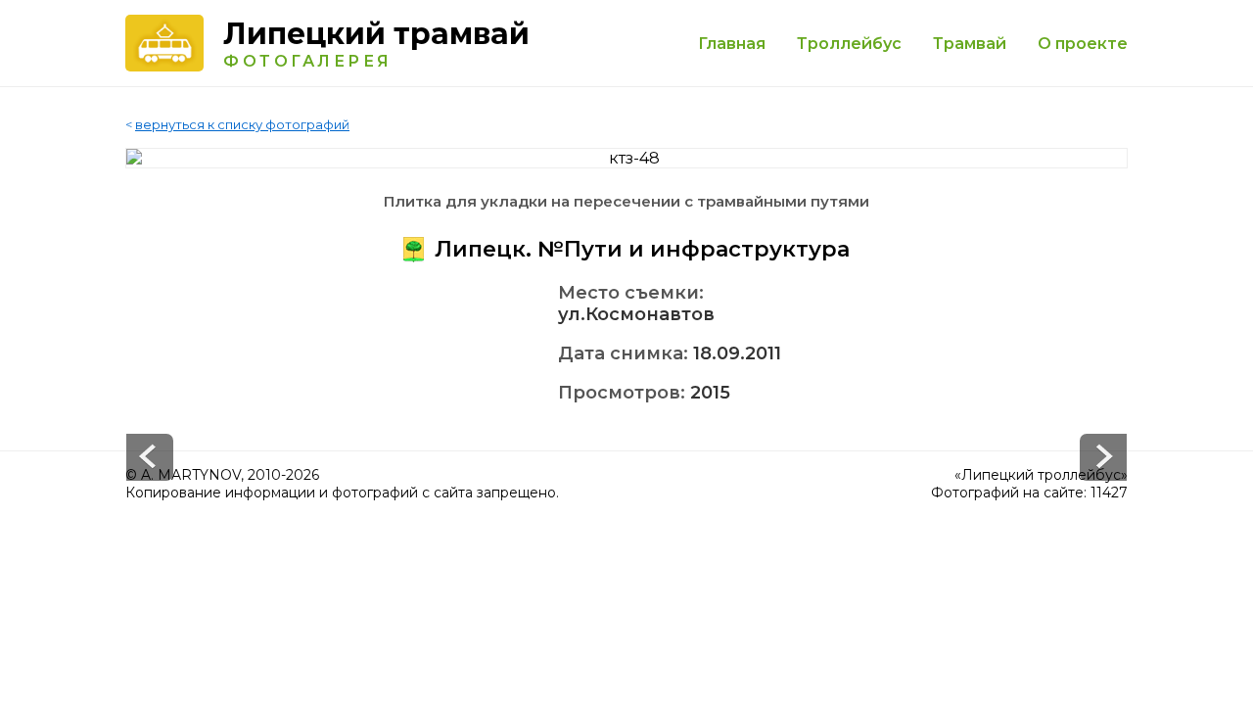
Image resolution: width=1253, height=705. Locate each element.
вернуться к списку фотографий (242, 124)
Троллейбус (849, 43)
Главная (732, 43)
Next (149, 457)
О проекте (1083, 43)
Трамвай (969, 43)
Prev (1103, 457)
